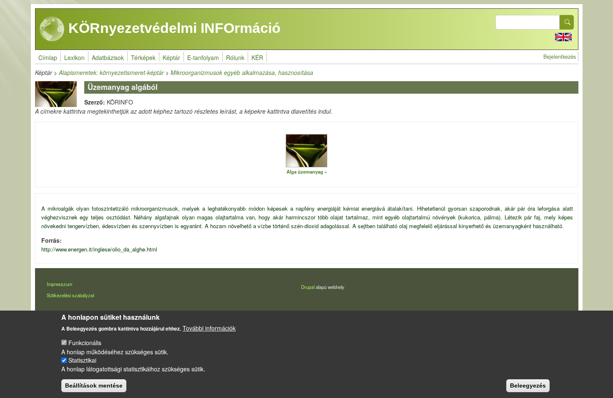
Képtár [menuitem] (171, 57)
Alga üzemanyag (304, 171)
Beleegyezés (528, 385)
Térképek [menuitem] (143, 57)
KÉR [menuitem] (257, 57)
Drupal (307, 287)
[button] (306, 150)
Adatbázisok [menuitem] (108, 57)
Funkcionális (84, 342)
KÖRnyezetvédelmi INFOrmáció (173, 28)
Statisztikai (82, 360)
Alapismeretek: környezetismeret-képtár (111, 72)
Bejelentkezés (559, 56)
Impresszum (59, 284)
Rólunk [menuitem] (235, 57)
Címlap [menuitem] (47, 57)
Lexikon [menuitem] (74, 57)
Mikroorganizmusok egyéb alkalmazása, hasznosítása (242, 72)
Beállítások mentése (94, 385)
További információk (209, 328)
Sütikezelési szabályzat (70, 295)
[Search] (567, 22)
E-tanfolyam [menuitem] (203, 57)
